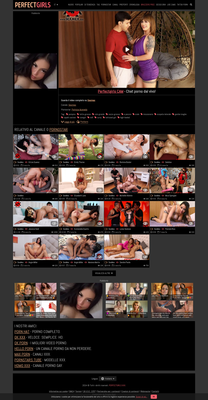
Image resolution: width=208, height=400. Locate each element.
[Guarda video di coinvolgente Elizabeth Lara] (81, 180)
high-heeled (125, 117)
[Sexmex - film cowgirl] (172, 147)
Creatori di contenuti (130, 391)
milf (91, 117)
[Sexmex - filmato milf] (35, 247)
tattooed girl (110, 117)
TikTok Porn (182, 4)
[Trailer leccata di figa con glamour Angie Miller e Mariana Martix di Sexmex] (81, 247)
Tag (98, 4)
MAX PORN (22, 354)
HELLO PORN (23, 348)
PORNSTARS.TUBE (28, 359)
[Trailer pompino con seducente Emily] (81, 147)
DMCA (71, 391)
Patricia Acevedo (79, 109)
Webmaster (145, 391)
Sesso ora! (161, 4)
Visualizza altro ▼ (104, 273)
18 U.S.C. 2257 (89, 391)
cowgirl (82, 117)
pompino (72, 114)
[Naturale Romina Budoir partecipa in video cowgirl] (126, 147)
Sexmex (91, 100)
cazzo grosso (114, 114)
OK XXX (19, 337)
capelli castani (69, 117)
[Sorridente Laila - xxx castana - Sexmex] (35, 180)
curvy (99, 117)
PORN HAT (21, 331)
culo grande (99, 114)
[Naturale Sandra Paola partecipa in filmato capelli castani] (126, 247)
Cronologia (134, 4)
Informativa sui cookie (58, 391)
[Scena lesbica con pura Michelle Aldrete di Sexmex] (126, 180)
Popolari (79, 4)
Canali (115, 4)
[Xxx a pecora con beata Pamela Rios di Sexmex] (172, 214)
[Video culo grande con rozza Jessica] (35, 214)
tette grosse (85, 114)
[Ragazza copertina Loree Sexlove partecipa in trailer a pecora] (126, 214)
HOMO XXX (22, 365)
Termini (78, 391)
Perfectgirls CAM (110, 91)
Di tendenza (89, 4)
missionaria (148, 114)
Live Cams (171, 4)
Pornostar (106, 4)
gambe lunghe (180, 114)
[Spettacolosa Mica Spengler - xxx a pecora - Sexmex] (172, 180)
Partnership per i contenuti (108, 391)
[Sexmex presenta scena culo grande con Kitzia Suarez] (35, 147)
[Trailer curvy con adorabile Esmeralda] (81, 214)
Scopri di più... (141, 396)
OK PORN (21, 342)
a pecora (127, 114)
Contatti (155, 391)
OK (154, 396)
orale (137, 114)
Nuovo (71, 4)
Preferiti (123, 4)
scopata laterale (163, 114)
